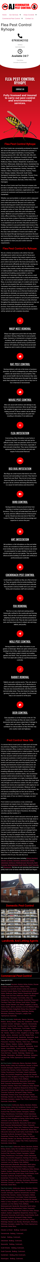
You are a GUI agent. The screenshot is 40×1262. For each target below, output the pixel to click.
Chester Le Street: (7, 1230)
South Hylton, (25, 1002)
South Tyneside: (6, 1251)
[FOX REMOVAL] (20, 598)
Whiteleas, (11, 1013)
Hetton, (22, 1004)
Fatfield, (22, 987)
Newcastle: (4, 1244)
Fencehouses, (5, 989)
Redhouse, (9, 993)
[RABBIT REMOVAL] (20, 669)
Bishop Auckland (32, 858)
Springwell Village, (7, 1051)
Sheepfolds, (27, 993)
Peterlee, (4, 1009)
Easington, (18, 1013)
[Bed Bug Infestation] (20, 460)
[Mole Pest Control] (20, 633)
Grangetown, (5, 1000)
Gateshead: (4, 1241)
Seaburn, (20, 993)
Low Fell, (25, 1007)
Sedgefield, (28, 1044)
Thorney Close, (32, 1051)
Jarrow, (12, 1007)
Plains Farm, (12, 1002)
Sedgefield (16, 1009)
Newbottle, (27, 1000)
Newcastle (30, 863)
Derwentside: (5, 1233)
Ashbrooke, (20, 995)
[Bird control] (20, 494)
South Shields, (10, 1048)
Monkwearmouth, (27, 991)
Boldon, (30, 984)
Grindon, (19, 989)
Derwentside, (32, 1024)
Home (4, 15)
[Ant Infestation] (20, 531)
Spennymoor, (5, 1016)
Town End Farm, (11, 995)
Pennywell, (35, 1000)
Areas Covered (29, 15)
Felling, (27, 987)
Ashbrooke (15, 1105)
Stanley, (18, 1011)
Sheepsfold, (5, 1046)
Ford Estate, (22, 998)
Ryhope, (18, 1002)
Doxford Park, (5, 998)
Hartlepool (12, 863)
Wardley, (31, 1011)
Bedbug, (16, 1230)
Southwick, (12, 1011)
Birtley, (25, 984)
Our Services (13, 15)
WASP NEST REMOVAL (20, 328)
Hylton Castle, (5, 1007)
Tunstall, (8, 1004)
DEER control (20, 712)
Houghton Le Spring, (28, 1033)
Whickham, (4, 1013)
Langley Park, (27, 1013)
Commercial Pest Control (11, 18)
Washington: (5, 1258)
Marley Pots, (17, 991)
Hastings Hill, (13, 1000)
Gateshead (4, 863)
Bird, (16, 1255)
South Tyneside (33, 865)
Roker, (15, 993)
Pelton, (12, 1057)
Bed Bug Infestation (20, 468)
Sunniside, (13, 1016)
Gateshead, (4, 1030)
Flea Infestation (20, 433)
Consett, (10, 987)
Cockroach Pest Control (20, 575)
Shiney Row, (25, 1009)
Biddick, (20, 984)
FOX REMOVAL (20, 606)
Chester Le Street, (32, 1065)
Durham (31, 860)
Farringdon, (13, 998)
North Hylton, (31, 1081)
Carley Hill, (25, 989)
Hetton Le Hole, (15, 1033)
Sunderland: (4, 1255)
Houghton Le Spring (31, 1004)
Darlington (16, 860)
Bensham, (14, 984)
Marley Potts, (29, 1035)
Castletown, (33, 989)
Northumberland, (22, 1039)
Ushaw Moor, (12, 1101)
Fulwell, (33, 1028)
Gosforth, (13, 989)
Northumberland (13, 865)
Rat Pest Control (20, 364)
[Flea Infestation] (20, 425)
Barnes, (26, 995)
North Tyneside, (11, 1039)
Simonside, (4, 1011)
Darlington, (17, 1024)
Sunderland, (23, 1051)
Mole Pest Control (20, 641)
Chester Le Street (6, 860)
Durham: (3, 1237)
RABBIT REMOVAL (20, 677)
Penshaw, (4, 1002)
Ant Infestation (20, 539)
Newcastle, (30, 1037)
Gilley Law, (29, 998)
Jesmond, (18, 1007)
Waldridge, (24, 1011)
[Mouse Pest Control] (20, 392)
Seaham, (10, 1009)
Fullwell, (9, 991)
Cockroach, (23, 1230)
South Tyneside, (21, 1048)
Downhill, (4, 991)
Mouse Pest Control (20, 400)
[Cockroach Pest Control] (20, 567)
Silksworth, (32, 1009)
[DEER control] (20, 704)
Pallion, (36, 1007)
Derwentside (24, 860)
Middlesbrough (21, 863)
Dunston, (16, 987)
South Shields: (5, 1248)
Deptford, (32, 995)
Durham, (26, 1026)
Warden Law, (15, 1004)
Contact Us (29, 18)
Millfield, (31, 1007)
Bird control (20, 502)
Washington (7, 867)
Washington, (11, 1055)
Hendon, (21, 1000)
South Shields (23, 865)
